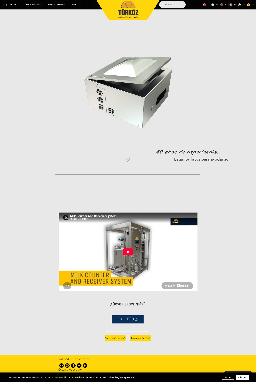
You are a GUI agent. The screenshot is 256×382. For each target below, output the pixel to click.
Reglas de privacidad (125, 377)
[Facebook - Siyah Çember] (73, 365)
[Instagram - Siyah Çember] (67, 365)
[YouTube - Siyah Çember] (61, 365)
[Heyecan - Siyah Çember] (79, 365)
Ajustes (228, 377)
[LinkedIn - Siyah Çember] (85, 365)
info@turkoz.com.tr (74, 359)
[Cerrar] (252, 377)
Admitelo (242, 377)
